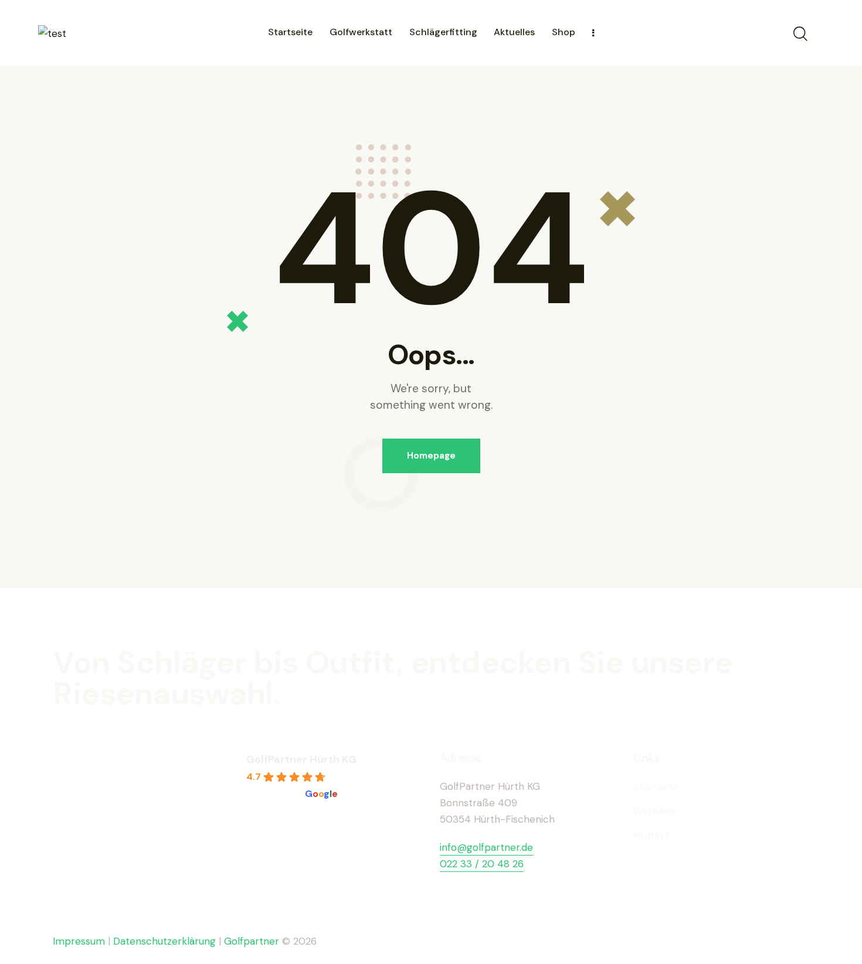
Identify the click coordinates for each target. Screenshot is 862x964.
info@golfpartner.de (486, 847)
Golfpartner (253, 941)
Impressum (79, 941)
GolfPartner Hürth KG (301, 759)
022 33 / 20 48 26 (482, 863)
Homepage (431, 455)
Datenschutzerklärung (164, 941)
